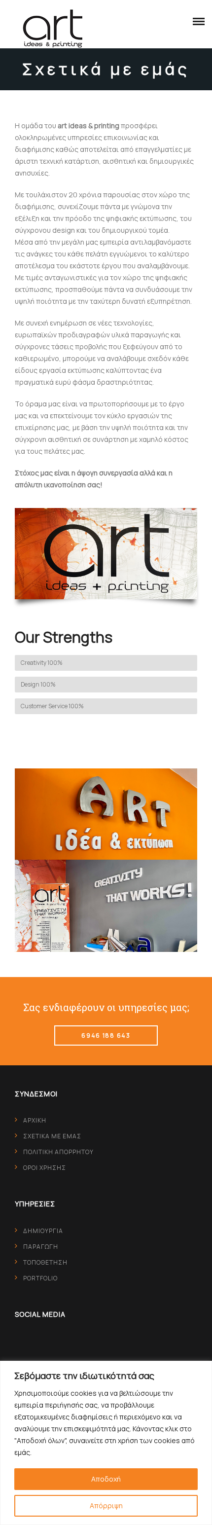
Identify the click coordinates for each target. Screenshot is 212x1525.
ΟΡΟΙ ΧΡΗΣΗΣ (44, 1167)
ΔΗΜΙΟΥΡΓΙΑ (43, 1231)
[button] (196, 19)
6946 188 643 (105, 1035)
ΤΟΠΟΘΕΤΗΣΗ (45, 1262)
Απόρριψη (106, 1505)
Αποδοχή (106, 1479)
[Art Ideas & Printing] (53, 28)
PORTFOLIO (40, 1278)
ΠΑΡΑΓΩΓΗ (40, 1246)
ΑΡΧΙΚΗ (34, 1120)
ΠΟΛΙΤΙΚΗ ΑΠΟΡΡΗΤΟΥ (58, 1152)
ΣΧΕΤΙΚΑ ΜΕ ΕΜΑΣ (52, 1136)
